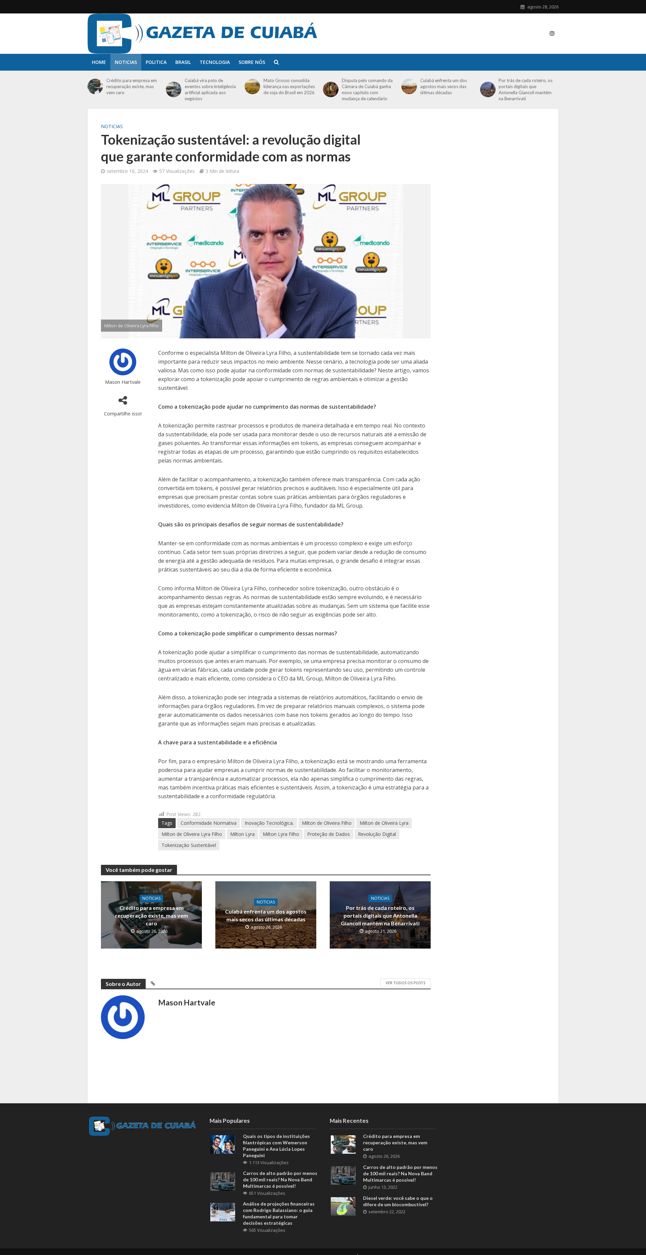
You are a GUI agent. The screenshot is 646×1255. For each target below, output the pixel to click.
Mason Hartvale (123, 382)
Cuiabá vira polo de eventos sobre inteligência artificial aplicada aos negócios (210, 89)
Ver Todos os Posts (405, 982)
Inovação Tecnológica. (269, 823)
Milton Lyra (242, 834)
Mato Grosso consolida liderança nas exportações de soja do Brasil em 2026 (289, 86)
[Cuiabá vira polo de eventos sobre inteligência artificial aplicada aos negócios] (173, 89)
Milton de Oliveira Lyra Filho (192, 834)
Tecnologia (215, 62)
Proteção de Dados (328, 834)
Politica (156, 62)
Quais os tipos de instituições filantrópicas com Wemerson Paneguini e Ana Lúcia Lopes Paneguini (276, 1145)
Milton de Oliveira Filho (327, 823)
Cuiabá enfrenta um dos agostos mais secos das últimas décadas (443, 86)
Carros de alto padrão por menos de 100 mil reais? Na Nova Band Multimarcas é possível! (280, 1179)
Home (99, 62)
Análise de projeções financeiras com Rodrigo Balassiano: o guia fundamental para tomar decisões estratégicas (279, 1213)
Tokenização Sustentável (189, 845)
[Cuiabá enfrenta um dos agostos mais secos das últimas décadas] (409, 86)
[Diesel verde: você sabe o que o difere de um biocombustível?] (343, 1205)
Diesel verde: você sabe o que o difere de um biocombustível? (398, 1201)
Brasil (183, 62)
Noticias (126, 62)
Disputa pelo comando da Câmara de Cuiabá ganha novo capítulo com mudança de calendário (367, 89)
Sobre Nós (252, 62)
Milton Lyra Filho (281, 834)
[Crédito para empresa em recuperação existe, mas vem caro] (95, 86)
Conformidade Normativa (209, 823)
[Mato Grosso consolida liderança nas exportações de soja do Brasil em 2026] (252, 86)
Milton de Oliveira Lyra (384, 823)
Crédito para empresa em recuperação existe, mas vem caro (131, 86)
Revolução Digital (377, 834)
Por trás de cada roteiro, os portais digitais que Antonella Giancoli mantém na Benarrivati (525, 89)
